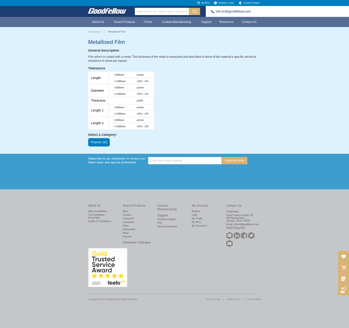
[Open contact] (343, 289)
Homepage (94, 31)
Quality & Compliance (99, 221)
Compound (128, 222)
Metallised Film (116, 31)
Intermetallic (129, 229)
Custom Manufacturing (176, 21)
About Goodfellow (97, 211)
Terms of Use (233, 299)
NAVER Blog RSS (235, 228)
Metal (126, 233)
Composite (128, 218)
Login (194, 214)
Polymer (127, 236)
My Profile (197, 218)
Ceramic (127, 214)
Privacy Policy (213, 299)
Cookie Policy (254, 299)
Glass (126, 225)
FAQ (159, 222)
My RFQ (205, 3)
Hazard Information (167, 226)
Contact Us (249, 21)
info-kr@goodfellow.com (233, 11)
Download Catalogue (137, 242)
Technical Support (166, 219)
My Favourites (199, 225)
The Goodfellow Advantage (96, 216)
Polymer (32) (99, 142)
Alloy (125, 211)
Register (196, 211)
